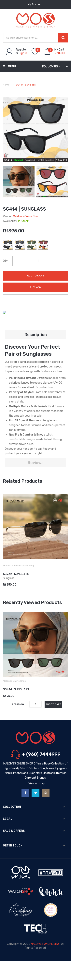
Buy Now (35, 287)
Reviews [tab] (36, 462)
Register (21, 49)
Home (6, 84)
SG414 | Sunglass (16, 689)
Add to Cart (35, 275)
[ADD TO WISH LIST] (35, 299)
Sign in (23, 53)
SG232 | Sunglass (16, 574)
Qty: (5, 260)
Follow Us (50, 66)
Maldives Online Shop (26, 216)
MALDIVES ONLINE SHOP (46, 944)
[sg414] (19, 181)
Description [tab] (35, 334)
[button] (7, 532)
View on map (36, 783)
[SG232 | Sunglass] (35, 526)
